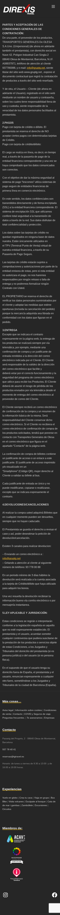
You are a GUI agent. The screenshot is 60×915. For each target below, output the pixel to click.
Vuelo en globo (9, 797)
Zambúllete (27, 805)
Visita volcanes (16, 801)
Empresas (49, 717)
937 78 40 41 (9, 749)
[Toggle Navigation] (53, 6)
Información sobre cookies (28, 710)
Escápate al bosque (36, 801)
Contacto (17, 714)
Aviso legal (7, 710)
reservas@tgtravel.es (13, 756)
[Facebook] (55, 895)
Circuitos (6, 809)
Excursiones (41, 805)
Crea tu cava (25, 797)
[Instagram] (5, 895)
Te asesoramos (34, 717)
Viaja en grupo (41, 797)
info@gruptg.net (36, 67)
